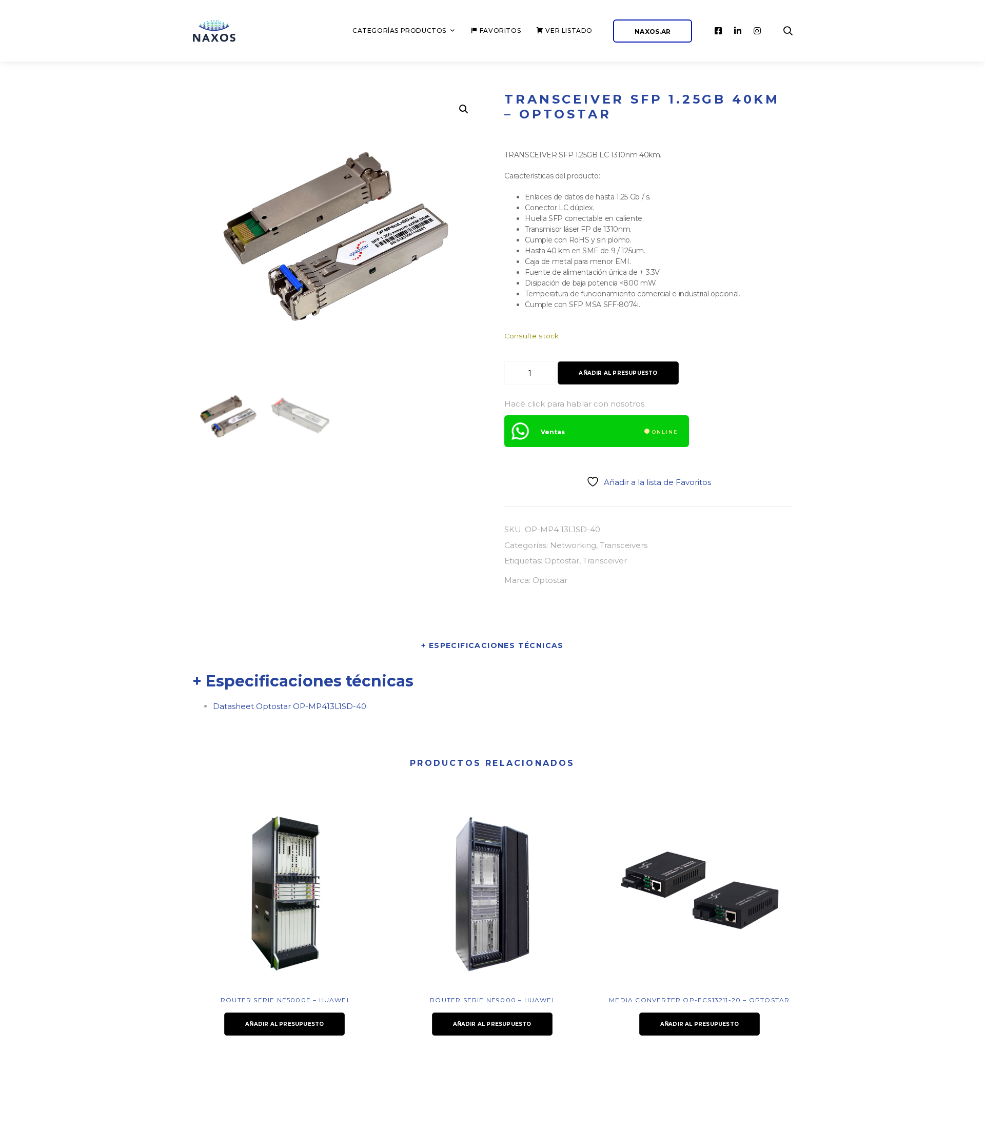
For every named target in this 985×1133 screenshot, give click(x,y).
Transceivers (623, 545)
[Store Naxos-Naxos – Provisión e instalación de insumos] (225, 31)
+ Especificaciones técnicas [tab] (492, 645)
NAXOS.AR (653, 31)
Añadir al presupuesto (618, 373)
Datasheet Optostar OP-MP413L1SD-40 (289, 706)
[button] (464, 109)
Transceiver (605, 560)
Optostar (561, 560)
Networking (573, 545)
